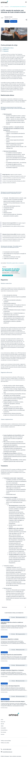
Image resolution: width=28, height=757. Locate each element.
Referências (4, 607)
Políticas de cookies (5, 742)
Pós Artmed (3, 732)
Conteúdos (7, 6)
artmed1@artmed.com (7, 751)
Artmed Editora (4, 730)
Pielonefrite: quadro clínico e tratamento (15, 263)
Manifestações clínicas (8, 47)
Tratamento (5, 51)
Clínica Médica (4, 636)
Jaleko (2, 725)
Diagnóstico (6, 49)
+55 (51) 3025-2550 (7, 749)
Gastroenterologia (5, 620)
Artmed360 (3, 728)
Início (2, 719)
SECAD (2, 723)
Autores (2, 734)
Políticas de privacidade (6, 740)
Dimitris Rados (5, 629)
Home (2, 6)
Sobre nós (3, 721)
